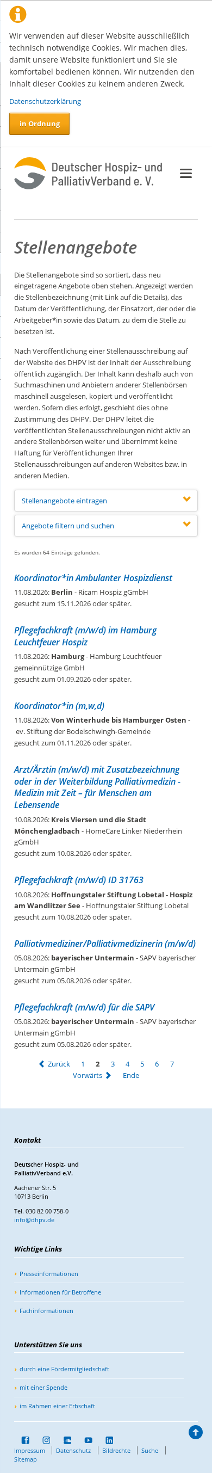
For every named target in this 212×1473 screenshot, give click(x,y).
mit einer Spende (43, 1387)
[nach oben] (196, 1435)
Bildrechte (116, 1450)
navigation (186, 173)
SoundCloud (63, 1440)
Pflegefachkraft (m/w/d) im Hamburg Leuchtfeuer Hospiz (85, 636)
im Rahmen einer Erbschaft (57, 1406)
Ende (131, 1075)
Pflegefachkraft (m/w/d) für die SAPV (84, 1007)
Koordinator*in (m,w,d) (59, 706)
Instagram (43, 1440)
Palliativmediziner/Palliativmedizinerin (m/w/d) (105, 944)
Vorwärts (87, 1075)
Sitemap (25, 1459)
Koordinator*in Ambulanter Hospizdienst (93, 578)
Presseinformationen (49, 1273)
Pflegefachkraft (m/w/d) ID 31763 (79, 880)
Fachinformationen (46, 1310)
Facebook (21, 1440)
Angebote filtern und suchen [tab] (68, 526)
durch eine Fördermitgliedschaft (64, 1369)
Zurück (59, 1064)
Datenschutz (73, 1450)
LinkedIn (106, 1440)
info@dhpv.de (34, 1220)
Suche (149, 1450)
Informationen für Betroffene (60, 1292)
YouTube (84, 1440)
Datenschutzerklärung (45, 101)
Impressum (29, 1450)
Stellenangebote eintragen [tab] (64, 501)
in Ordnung (40, 123)
